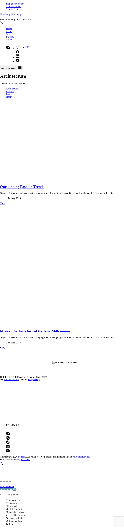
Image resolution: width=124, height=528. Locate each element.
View (2, 203)
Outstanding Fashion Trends (22, 187)
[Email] (8, 48)
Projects (10, 37)
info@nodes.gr (34, 379)
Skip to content (7, 486)
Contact (9, 39)
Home (9, 28)
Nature (9, 97)
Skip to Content (13, 6)
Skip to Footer (13, 9)
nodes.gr (22, 456)
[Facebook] (12, 442)
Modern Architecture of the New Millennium (35, 331)
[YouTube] (12, 451)
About (9, 31)
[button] (8, 489)
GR (27, 47)
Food (8, 94)
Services (10, 34)
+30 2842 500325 (11, 379)
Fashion (10, 91)
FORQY (25, 459)
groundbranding (82, 456)
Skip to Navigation (15, 3)
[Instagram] (12, 438)
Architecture (12, 88)
